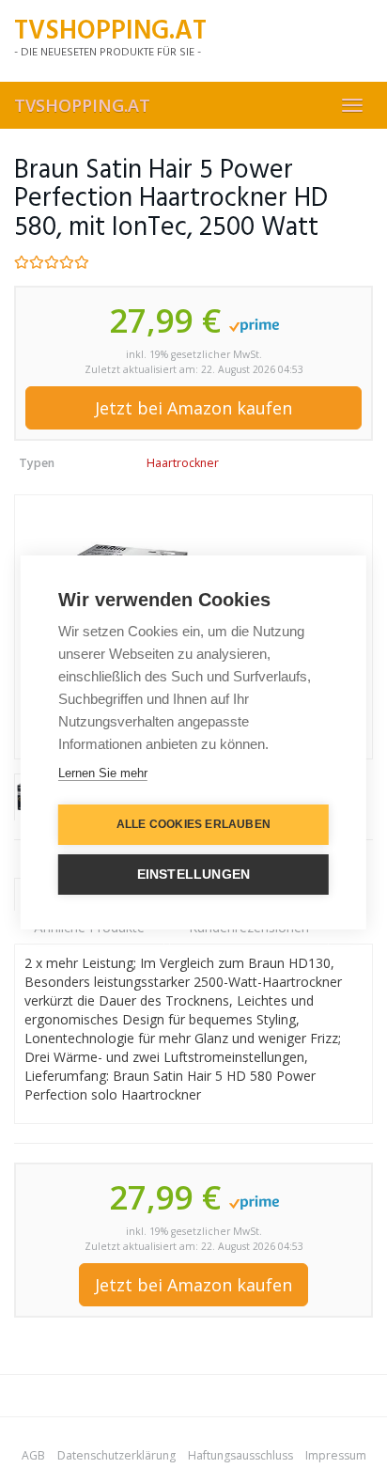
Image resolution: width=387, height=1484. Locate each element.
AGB (33, 1455)
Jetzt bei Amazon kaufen (193, 408)
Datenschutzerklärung (116, 1455)
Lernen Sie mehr (102, 773)
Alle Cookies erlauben (193, 824)
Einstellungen (194, 874)
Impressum (335, 1455)
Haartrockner (183, 463)
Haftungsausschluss (240, 1455)
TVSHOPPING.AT (82, 105)
